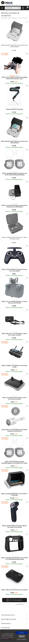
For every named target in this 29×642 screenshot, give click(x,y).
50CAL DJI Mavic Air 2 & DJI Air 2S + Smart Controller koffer (14, 238)
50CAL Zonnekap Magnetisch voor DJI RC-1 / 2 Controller (14, 494)
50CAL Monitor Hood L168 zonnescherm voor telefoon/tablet (14, 142)
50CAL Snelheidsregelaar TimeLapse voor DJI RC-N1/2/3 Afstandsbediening (14, 174)
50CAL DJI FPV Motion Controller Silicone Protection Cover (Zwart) (14, 526)
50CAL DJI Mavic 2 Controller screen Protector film (15, 366)
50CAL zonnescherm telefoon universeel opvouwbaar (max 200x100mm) (14, 206)
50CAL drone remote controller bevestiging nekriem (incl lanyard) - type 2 (14, 78)
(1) (18, 75)
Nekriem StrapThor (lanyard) (14, 109)
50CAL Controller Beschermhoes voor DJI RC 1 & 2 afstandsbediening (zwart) (14, 558)
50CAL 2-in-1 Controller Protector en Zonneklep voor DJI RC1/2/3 (14, 302)
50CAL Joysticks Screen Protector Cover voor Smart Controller (14, 398)
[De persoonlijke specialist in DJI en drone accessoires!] (7, 2)
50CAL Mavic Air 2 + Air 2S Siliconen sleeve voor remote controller (14, 334)
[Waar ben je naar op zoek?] (19, 8)
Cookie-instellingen (21, 639)
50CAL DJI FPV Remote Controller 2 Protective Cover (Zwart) (14, 270)
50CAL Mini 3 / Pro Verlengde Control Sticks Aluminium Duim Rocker (14, 430)
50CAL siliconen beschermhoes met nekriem (14, 589)
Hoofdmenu (2, 8)
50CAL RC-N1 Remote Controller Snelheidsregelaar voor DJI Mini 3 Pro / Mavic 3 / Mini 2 (14, 462)
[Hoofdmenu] (2, 8)
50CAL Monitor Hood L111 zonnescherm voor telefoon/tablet (14, 46)
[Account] (23, 8)
